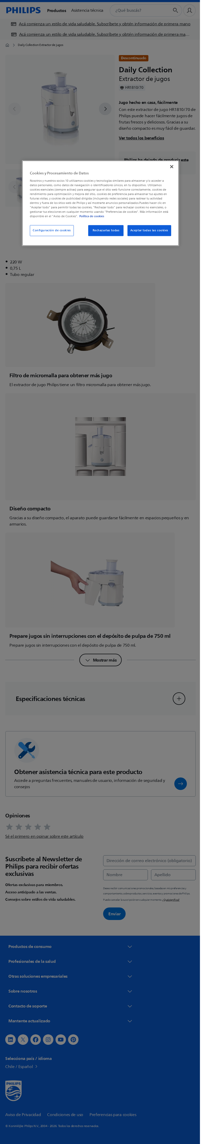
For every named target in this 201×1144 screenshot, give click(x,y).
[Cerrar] (170, 167)
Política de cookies (89, 216)
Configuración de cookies (50, 230)
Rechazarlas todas (104, 230)
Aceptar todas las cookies (147, 230)
